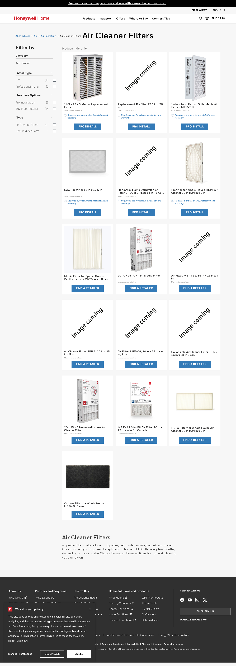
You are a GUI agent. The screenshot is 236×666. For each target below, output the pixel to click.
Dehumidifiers (150, 620)
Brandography (193, 649)
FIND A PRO (218, 18)
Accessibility (133, 644)
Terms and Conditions (113, 644)
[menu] (89, 18)
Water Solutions (120, 614)
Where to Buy (138, 18)
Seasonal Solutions (122, 620)
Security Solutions (121, 603)
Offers (120, 18)
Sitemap (147, 644)
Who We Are (18, 597)
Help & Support (44, 597)
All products (23, 36)
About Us (219, 10)
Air (35, 36)
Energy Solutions (121, 609)
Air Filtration (48, 36)
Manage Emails (191, 619)
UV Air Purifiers (150, 609)
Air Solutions (118, 597)
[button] (90, 609)
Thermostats (149, 603)
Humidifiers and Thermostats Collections (128, 635)
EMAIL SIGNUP (205, 611)
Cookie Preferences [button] (173, 644)
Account (158, 644)
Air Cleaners (149, 614)
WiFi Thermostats (152, 597)
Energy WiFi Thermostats (173, 635)
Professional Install (85, 597)
